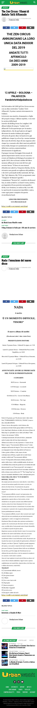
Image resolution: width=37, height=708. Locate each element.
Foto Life (27, 689)
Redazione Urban (14, 20)
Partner (25, 692)
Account (32, 692)
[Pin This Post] (22, 27)
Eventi (20, 689)
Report (22, 687)
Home (7, 687)
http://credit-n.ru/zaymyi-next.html (15, 206)
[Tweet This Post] (14, 27)
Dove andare (12, 689)
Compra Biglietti (9, 692)
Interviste (14, 687)
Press (18, 692)
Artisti (29, 687)
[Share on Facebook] (6, 27)
